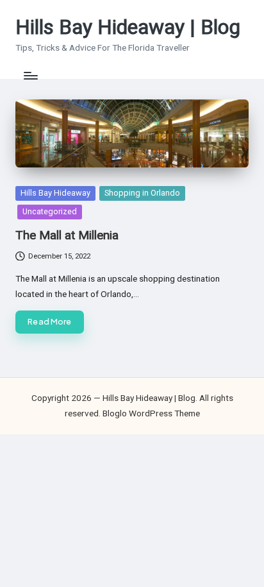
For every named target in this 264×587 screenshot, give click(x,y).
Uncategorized (49, 211)
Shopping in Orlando (142, 193)
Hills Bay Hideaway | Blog (127, 27)
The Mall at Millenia (67, 235)
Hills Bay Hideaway (55, 193)
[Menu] (30, 75)
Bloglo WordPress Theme (151, 413)
